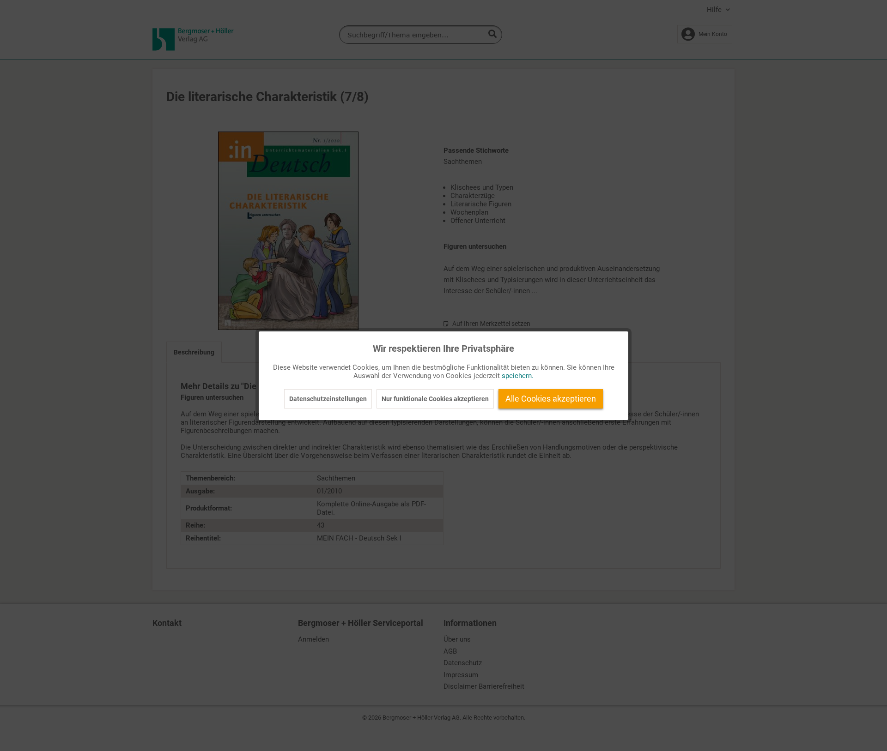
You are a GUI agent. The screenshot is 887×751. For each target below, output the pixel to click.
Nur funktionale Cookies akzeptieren (435, 399)
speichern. (518, 376)
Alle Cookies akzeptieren (550, 398)
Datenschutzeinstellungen (328, 399)
